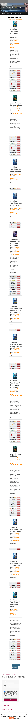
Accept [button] (11, 718)
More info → (13, 66)
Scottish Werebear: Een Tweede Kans (16, 564)
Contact (19, 13)
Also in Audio (16, 45)
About (12, 13)
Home (3, 13)
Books (8, 13)
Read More (16, 718)
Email (5, 681)
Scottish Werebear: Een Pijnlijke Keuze (16, 344)
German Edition (16, 179)
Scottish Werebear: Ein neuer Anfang (15, 169)
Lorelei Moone (19, 19)
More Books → (15, 667)
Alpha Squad (16, 108)
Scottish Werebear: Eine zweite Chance (16, 530)
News (16, 13)
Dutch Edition (16, 213)
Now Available (16, 254)
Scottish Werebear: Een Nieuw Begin (16, 203)
